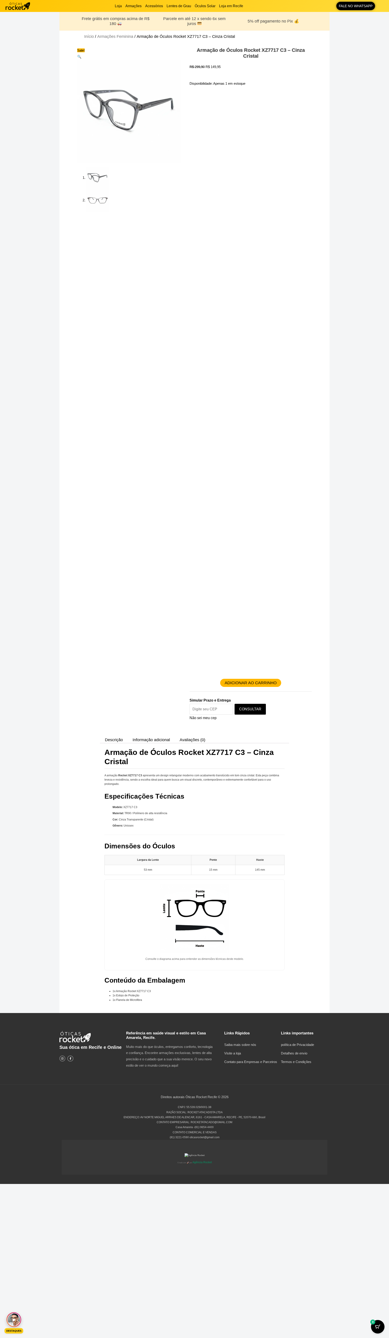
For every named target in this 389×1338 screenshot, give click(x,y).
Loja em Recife (231, 6)
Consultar (250, 709)
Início (89, 36)
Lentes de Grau (179, 6)
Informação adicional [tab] (151, 740)
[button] (79, 57)
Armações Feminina (115, 36)
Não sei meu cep (203, 718)
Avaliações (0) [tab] (192, 740)
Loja (118, 6)
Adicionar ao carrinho (251, 683)
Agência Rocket (202, 1162)
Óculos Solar (205, 6)
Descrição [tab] (114, 740)
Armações (133, 6)
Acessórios (154, 6)
